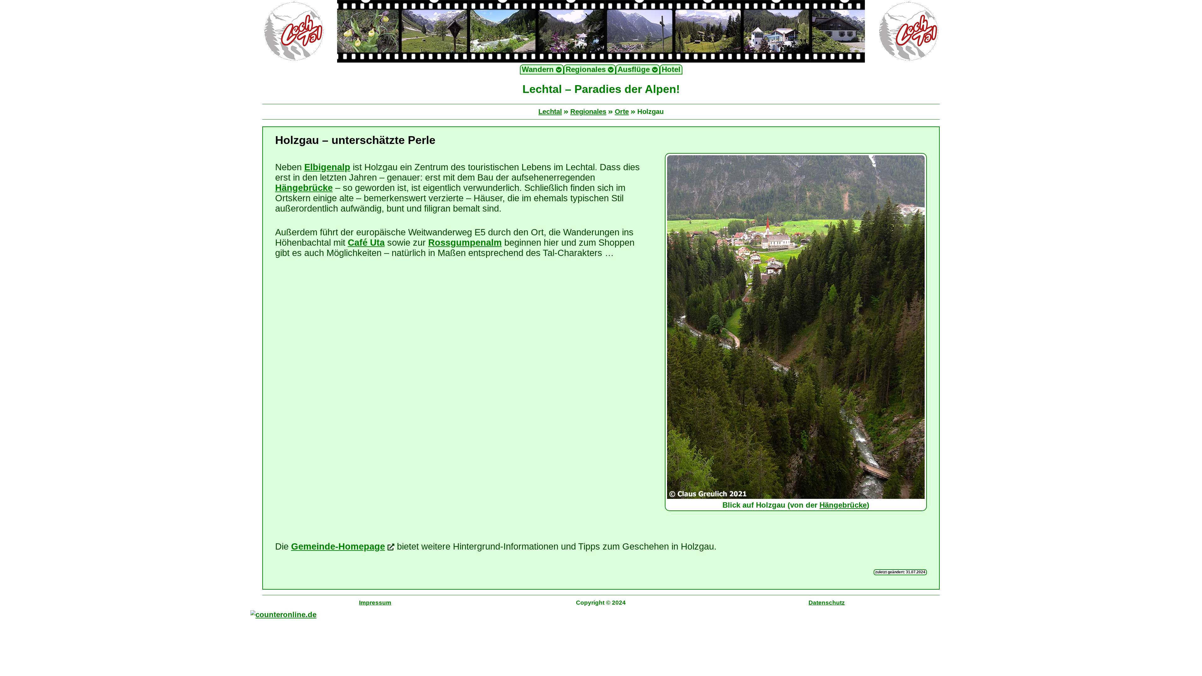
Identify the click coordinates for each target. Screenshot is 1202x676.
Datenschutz (827, 602)
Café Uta (366, 243)
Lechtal (550, 111)
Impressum (375, 602)
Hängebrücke (843, 505)
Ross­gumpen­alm (465, 243)
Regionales (587, 69)
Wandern (539, 69)
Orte (622, 111)
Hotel (671, 69)
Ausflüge (635, 69)
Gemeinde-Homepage (338, 546)
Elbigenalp (327, 167)
